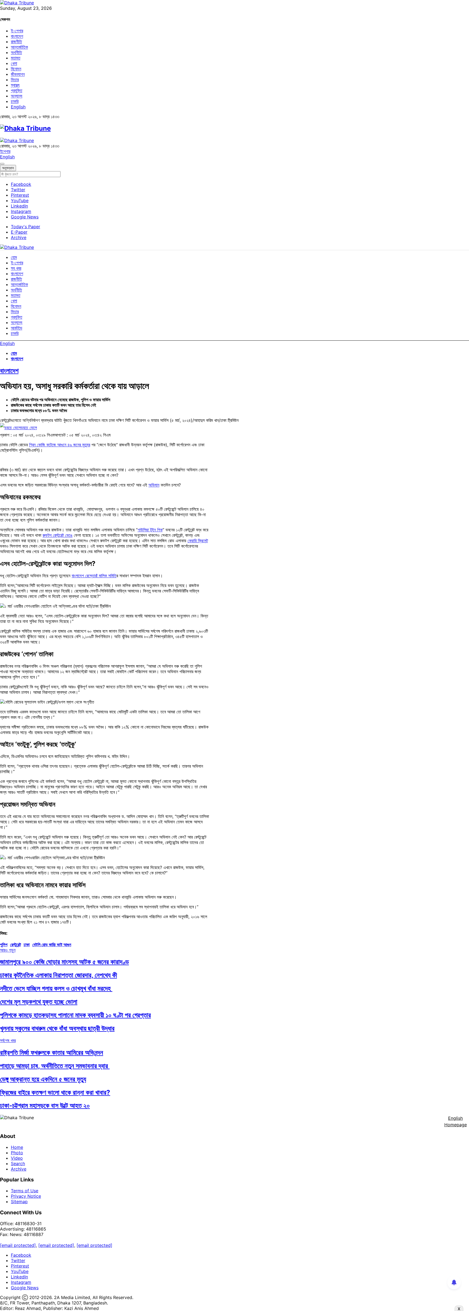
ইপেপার (5, 151)
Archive (18, 237)
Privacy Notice (26, 1196)
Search (18, 1163)
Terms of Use (24, 1190)
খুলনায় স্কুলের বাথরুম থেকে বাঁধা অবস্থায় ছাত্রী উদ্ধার (57, 1028)
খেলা (14, 63)
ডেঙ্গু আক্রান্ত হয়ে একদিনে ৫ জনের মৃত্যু (43, 1079)
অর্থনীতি (16, 52)
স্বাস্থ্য (15, 85)
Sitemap (19, 1201)
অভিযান (153, 485)
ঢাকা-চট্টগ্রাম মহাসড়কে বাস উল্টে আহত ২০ (45, 1105)
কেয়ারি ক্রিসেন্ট (198, 540)
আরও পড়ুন (7, 950)
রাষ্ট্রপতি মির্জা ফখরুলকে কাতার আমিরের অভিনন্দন (51, 1052)
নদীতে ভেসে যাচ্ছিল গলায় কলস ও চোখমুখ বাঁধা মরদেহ (56, 988)
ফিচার (15, 79)
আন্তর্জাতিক (19, 47)
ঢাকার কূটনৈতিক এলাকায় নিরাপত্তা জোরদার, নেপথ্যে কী (58, 975)
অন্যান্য (16, 96)
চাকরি (14, 101)
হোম (14, 257)
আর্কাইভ (16, 328)
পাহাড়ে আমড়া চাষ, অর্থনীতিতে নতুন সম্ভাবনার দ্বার (55, 1066)
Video (17, 1158)
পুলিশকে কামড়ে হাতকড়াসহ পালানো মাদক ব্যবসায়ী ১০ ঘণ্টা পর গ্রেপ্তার (75, 1015)
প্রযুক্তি (16, 90)
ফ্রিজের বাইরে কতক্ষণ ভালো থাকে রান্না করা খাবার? (55, 1092)
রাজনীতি (16, 41)
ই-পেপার (17, 30)
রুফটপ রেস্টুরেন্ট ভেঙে (57, 535)
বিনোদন (16, 68)
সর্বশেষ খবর (8, 1040)
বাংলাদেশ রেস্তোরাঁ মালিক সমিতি (94, 575)
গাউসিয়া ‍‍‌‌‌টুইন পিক (150, 529)
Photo (17, 1152)
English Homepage (455, 1121)
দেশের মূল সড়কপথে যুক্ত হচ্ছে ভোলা (38, 1002)
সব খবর (16, 268)
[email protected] (18, 1245)
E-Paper (19, 232)
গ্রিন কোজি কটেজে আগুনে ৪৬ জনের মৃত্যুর (59, 444)
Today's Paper (25, 226)
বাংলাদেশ (17, 36)
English (18, 106)
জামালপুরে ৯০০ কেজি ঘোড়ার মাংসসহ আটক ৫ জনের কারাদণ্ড (64, 962)
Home (17, 1147)
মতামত (15, 58)
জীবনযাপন (18, 74)
